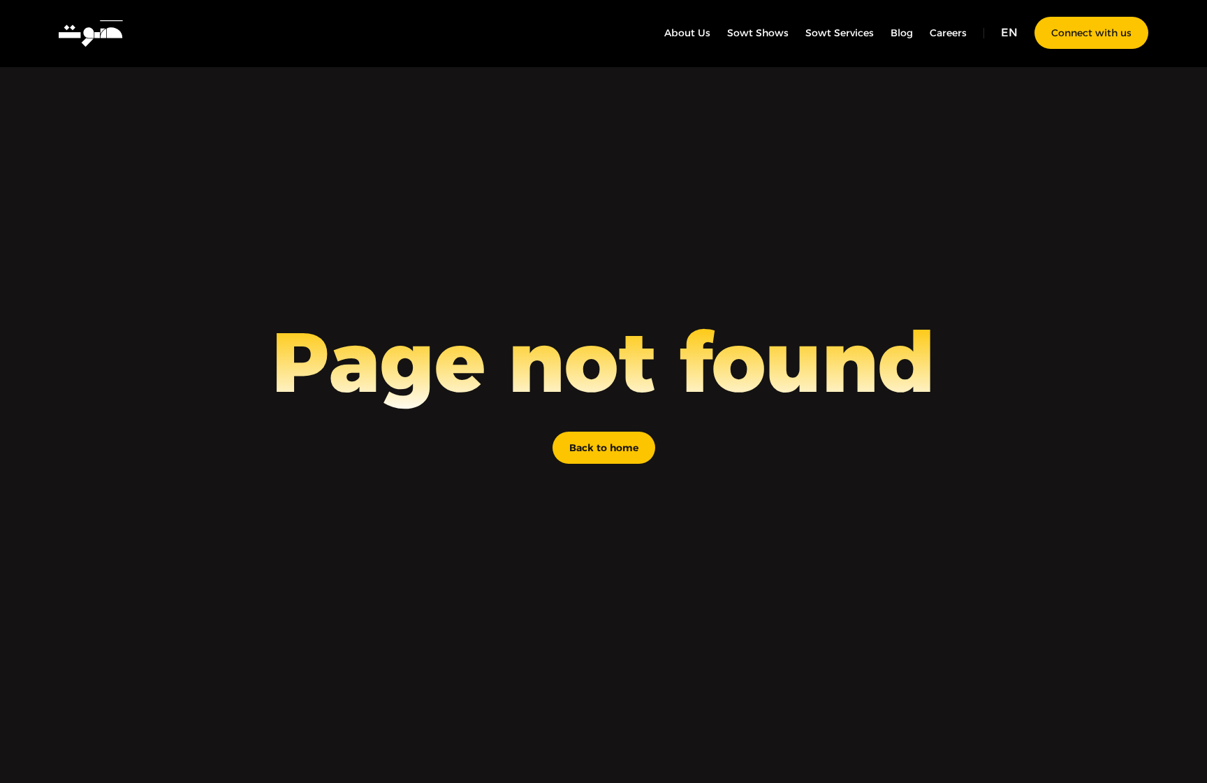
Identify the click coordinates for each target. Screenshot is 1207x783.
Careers (948, 33)
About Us (687, 33)
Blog (902, 33)
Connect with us (1091, 33)
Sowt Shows (758, 33)
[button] (1009, 33)
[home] (91, 32)
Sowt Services (839, 33)
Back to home (603, 447)
